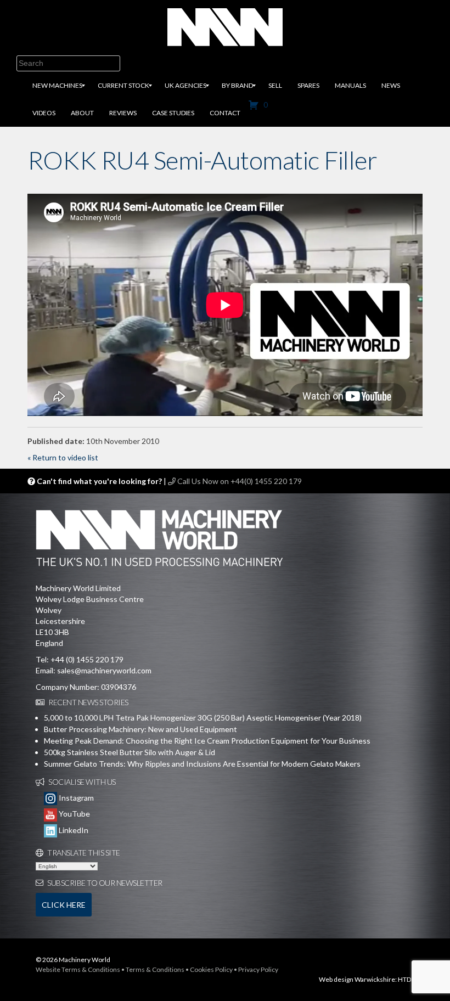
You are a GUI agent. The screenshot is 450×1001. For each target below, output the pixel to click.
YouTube (73, 813)
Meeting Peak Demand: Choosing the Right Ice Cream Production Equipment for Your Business (207, 740)
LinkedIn (72, 830)
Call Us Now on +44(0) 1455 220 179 (239, 481)
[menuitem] (57, 85)
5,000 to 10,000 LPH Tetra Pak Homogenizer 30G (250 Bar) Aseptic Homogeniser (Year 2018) (203, 717)
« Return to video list (62, 457)
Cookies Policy (211, 969)
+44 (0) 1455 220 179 (86, 659)
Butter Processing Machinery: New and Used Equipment (140, 729)
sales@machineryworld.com (104, 670)
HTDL (406, 979)
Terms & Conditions (155, 969)
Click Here (64, 904)
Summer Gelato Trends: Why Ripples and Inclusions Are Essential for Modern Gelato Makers (202, 763)
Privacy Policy (258, 969)
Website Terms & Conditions (78, 969)
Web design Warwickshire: (358, 979)
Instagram (75, 797)
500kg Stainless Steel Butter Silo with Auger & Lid (129, 752)
